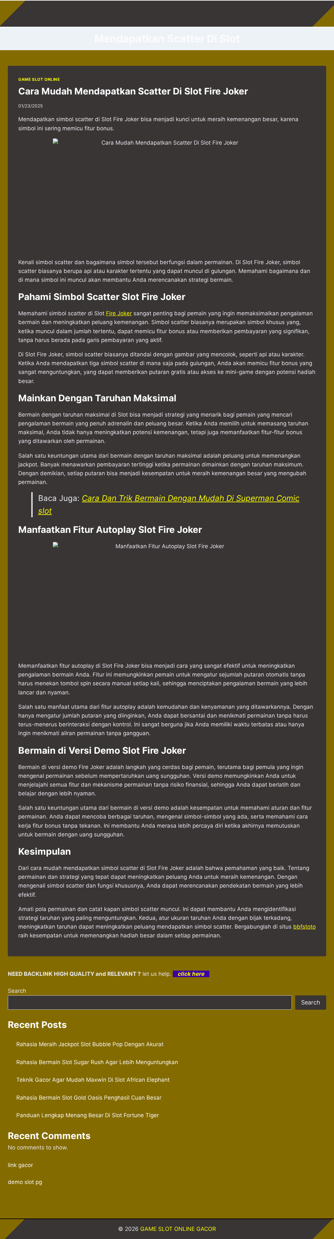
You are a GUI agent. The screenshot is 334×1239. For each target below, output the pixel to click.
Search (17, 991)
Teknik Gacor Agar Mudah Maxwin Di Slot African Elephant (93, 1079)
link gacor (20, 1165)
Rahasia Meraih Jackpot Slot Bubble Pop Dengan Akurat (89, 1044)
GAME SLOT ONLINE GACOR (178, 1229)
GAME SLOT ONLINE (39, 79)
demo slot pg (25, 1182)
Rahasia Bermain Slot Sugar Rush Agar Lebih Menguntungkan (97, 1062)
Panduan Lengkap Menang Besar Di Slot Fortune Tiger (87, 1115)
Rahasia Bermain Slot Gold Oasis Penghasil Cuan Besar (88, 1097)
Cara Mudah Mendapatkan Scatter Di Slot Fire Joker (133, 91)
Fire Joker (119, 313)
